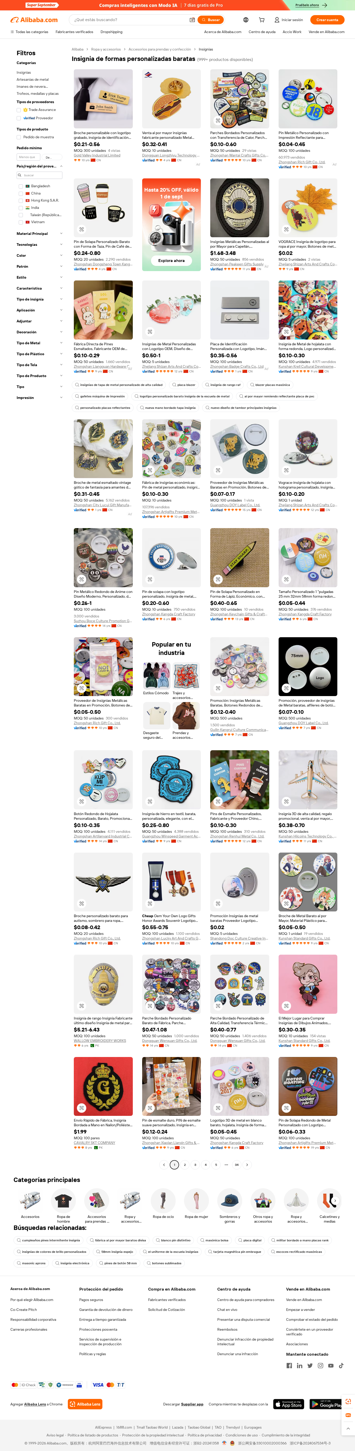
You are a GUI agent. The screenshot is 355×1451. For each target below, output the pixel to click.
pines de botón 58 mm (120, 1263)
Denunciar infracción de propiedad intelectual (245, 1341)
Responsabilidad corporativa (33, 1319)
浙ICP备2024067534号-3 (310, 1443)
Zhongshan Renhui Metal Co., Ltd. (237, 836)
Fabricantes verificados (167, 1300)
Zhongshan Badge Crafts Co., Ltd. (237, 366)
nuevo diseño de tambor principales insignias (244, 408)
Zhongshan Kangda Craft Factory (168, 614)
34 (237, 1165)
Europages (253, 1427)
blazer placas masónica (272, 385)
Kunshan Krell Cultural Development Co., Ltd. (308, 366)
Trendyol (233, 1427)
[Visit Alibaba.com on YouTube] (331, 1365)
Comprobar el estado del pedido (312, 1319)
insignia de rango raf (225, 385)
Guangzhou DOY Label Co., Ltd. (235, 505)
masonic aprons (33, 1263)
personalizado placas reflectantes (105, 408)
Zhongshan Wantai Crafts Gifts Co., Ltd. (239, 155)
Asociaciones (297, 1344)
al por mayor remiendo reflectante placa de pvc (279, 396)
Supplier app (192, 1404)
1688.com (124, 1427)
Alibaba (77, 49)
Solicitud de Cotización (166, 1310)
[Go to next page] (247, 1164)
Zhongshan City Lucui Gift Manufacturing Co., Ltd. (103, 505)
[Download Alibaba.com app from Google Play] (327, 1404)
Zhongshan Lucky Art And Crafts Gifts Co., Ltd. (171, 938)
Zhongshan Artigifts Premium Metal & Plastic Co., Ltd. (171, 512)
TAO (218, 1427)
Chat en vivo (227, 1310)
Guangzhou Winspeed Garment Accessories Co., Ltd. (171, 836)
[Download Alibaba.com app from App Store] (288, 1404)
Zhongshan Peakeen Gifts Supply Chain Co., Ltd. (239, 264)
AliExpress (103, 1427)
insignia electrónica (75, 1263)
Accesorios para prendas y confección (160, 49)
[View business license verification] (224, 1443)
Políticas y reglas (92, 1354)
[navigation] (39, 608)
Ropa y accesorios (106, 49)
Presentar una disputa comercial (243, 1319)
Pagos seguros (91, 1300)
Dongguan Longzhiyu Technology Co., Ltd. (171, 155)
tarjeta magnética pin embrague (237, 1252)
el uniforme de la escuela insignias (173, 1252)
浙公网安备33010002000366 (262, 1443)
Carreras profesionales (28, 1329)
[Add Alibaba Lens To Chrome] (85, 1404)
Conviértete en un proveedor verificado (309, 1331)
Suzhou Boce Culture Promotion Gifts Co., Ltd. (103, 621)
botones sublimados (166, 1263)
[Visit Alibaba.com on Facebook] (289, 1365)
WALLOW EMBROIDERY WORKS (100, 1041)
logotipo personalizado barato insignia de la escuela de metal (184, 396)
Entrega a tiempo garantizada (102, 1319)
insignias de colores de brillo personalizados (54, 1252)
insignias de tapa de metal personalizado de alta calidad (121, 385)
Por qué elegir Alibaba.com (31, 1300)
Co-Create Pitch (23, 1310)
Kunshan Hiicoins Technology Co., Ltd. (308, 836)
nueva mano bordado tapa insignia (170, 408)
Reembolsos (227, 1329)
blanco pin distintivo (175, 1240)
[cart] (263, 20)
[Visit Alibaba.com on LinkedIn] (300, 1365)
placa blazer (186, 385)
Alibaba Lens (35, 1404)
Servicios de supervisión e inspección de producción (100, 1341)
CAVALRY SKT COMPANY (94, 1143)
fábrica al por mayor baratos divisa (120, 1240)
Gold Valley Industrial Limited (97, 155)
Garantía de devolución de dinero (106, 1310)
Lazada (177, 1427)
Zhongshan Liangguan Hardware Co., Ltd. (103, 366)
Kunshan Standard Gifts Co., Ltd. (304, 938)
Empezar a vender (300, 1310)
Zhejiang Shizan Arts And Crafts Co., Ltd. (308, 264)
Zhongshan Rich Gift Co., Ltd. (302, 162)
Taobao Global (199, 1427)
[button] (192, 20)
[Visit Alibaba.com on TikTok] (341, 1365)
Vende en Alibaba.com (304, 1300)
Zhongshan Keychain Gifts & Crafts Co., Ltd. (239, 614)
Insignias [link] (206, 49)
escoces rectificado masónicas (299, 1252)
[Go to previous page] (164, 1164)
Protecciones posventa (98, 1329)
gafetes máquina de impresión (102, 396)
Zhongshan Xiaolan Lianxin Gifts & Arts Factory (171, 1143)
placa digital (252, 1240)
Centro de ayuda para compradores (245, 1300)
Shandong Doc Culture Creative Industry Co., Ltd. (239, 938)
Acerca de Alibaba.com (30, 1289)
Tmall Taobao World (152, 1427)
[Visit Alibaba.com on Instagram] (320, 1365)
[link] (348, 1401)
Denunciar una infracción (237, 1354)
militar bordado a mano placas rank (302, 1240)
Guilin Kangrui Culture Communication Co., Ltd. (239, 730)
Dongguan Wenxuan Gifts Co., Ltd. (169, 1041)
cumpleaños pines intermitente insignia (51, 1240)
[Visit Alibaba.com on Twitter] (310, 1365)
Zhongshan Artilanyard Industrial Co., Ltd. (103, 836)
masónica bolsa (217, 1240)
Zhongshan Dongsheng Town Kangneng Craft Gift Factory (103, 264)
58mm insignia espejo (117, 1252)
